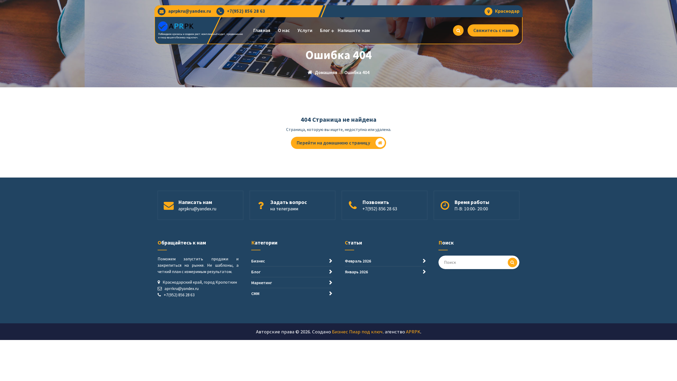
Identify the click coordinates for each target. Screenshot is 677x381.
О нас (284, 30)
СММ (255, 293)
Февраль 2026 (358, 261)
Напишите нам (354, 30)
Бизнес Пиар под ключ (357, 332)
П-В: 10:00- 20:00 (471, 209)
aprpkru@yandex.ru (189, 11)
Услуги (305, 30)
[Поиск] (512, 262)
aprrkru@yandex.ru (181, 288)
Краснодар (507, 11)
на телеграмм (284, 209)
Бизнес (258, 261)
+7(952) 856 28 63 (246, 11)
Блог (325, 30)
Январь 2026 (356, 271)
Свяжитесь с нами (493, 30)
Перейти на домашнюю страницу (333, 143)
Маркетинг (261, 282)
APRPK (413, 332)
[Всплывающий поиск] (458, 30)
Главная (262, 30)
